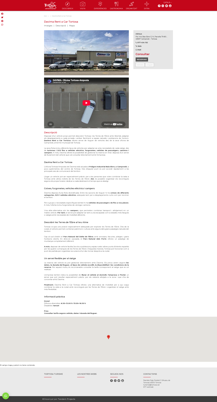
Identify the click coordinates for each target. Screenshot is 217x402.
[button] (5, 396)
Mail (139, 50)
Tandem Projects (66, 399)
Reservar (142, 59)
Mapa (72, 25)
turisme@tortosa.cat (151, 385)
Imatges (48, 25)
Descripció (61, 25)
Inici (45, 16)
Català (167, 2)
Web (139, 46)
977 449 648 (148, 387)
